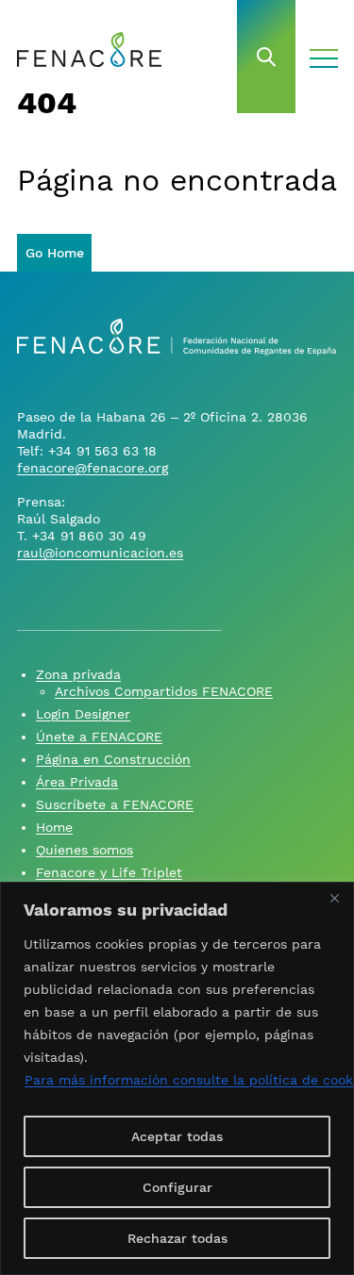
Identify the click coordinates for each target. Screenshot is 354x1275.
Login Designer (83, 713)
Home (54, 827)
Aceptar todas (177, 1136)
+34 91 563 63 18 (102, 450)
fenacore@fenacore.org (92, 467)
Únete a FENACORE (99, 736)
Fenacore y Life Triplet (109, 872)
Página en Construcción (113, 759)
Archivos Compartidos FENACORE (164, 691)
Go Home (54, 252)
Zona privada (78, 674)
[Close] (334, 897)
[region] (177, 1078)
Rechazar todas (177, 1238)
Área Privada (77, 781)
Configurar (177, 1187)
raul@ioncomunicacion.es (100, 552)
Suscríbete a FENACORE (115, 804)
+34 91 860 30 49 (89, 535)
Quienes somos (84, 849)
